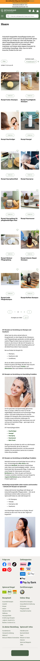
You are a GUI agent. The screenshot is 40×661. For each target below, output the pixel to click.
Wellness (5, 614)
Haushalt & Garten (25, 612)
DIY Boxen (23, 608)
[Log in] (33, 11)
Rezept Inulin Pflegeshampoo (6, 299)
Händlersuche (24, 632)
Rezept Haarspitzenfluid (9, 180)
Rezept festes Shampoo (9, 100)
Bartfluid (14, 467)
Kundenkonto (6, 632)
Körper (4, 608)
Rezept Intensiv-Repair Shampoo (29, 259)
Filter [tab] (4, 62)
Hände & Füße (6, 612)
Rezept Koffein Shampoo (29, 298)
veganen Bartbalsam (11, 478)
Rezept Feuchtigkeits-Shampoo (28, 101)
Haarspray (12, 437)
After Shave (22, 465)
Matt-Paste (12, 442)
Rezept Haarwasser (27, 219)
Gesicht (4, 605)
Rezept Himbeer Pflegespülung (6, 259)
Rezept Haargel (26, 140)
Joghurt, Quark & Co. (8, 621)
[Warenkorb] (38, 11)
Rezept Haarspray (27, 180)
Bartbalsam (8, 474)
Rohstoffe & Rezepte (26, 603)
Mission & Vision (25, 639)
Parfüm (23, 368)
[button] (17, 72)
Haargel (11, 435)
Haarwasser (12, 439)
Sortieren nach (29, 59)
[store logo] (8, 11)
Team (21, 637)
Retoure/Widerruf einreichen (10, 639)
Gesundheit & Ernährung (27, 605)
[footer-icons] (4, 566)
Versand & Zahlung (8, 634)
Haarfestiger (12, 432)
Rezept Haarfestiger (8, 140)
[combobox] (22, 16)
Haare (4, 610)
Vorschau (10, 96)
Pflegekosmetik (24, 610)
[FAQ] (30, 11)
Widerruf (4, 637)
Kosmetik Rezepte (7, 603)
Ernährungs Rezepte (8, 619)
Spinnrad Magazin (25, 644)
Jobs (21, 646)
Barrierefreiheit (24, 634)
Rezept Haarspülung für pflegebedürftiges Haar (9, 220)
